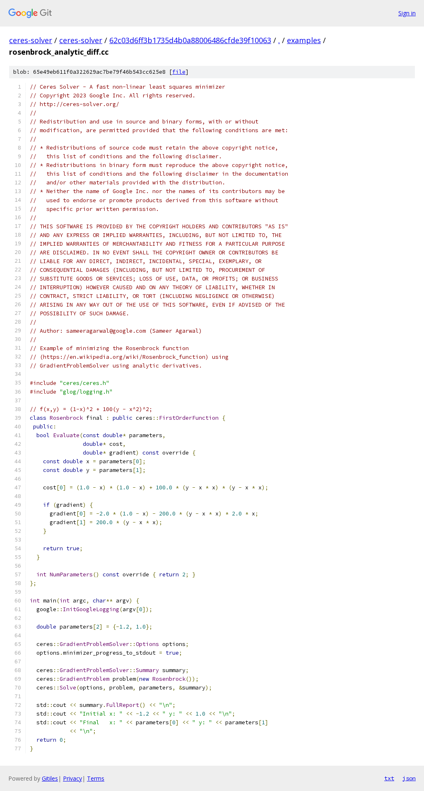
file (179, 71)
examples (304, 40)
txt (389, 778)
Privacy (72, 778)
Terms (95, 778)
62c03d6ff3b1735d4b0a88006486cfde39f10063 (190, 40)
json (409, 778)
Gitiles (50, 778)
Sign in (407, 13)
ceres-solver (30, 40)
